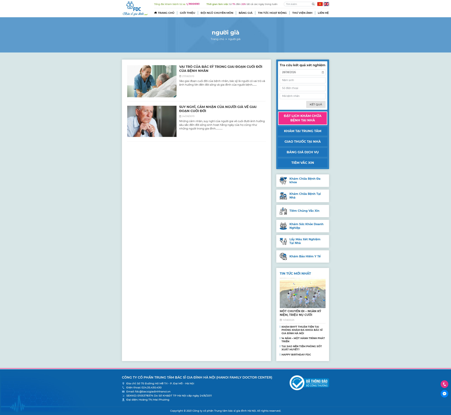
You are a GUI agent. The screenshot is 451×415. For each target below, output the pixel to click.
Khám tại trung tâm (302, 131)
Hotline (444, 384)
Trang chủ (166, 12)
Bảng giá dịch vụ (303, 152)
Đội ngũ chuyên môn (217, 12)
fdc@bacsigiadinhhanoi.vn (153, 391)
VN (320, 4)
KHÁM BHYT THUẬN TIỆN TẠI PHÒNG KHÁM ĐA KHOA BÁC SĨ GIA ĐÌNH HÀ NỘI (302, 330)
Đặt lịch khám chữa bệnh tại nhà (303, 118)
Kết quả (316, 104)
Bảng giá (245, 12)
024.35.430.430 (151, 387)
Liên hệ (323, 12)
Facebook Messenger (444, 394)
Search (313, 4)
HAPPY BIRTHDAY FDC (296, 354)
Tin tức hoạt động (272, 12)
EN (326, 4)
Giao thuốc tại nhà (303, 142)
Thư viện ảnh (302, 12)
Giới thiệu (187, 12)
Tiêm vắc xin (302, 163)
